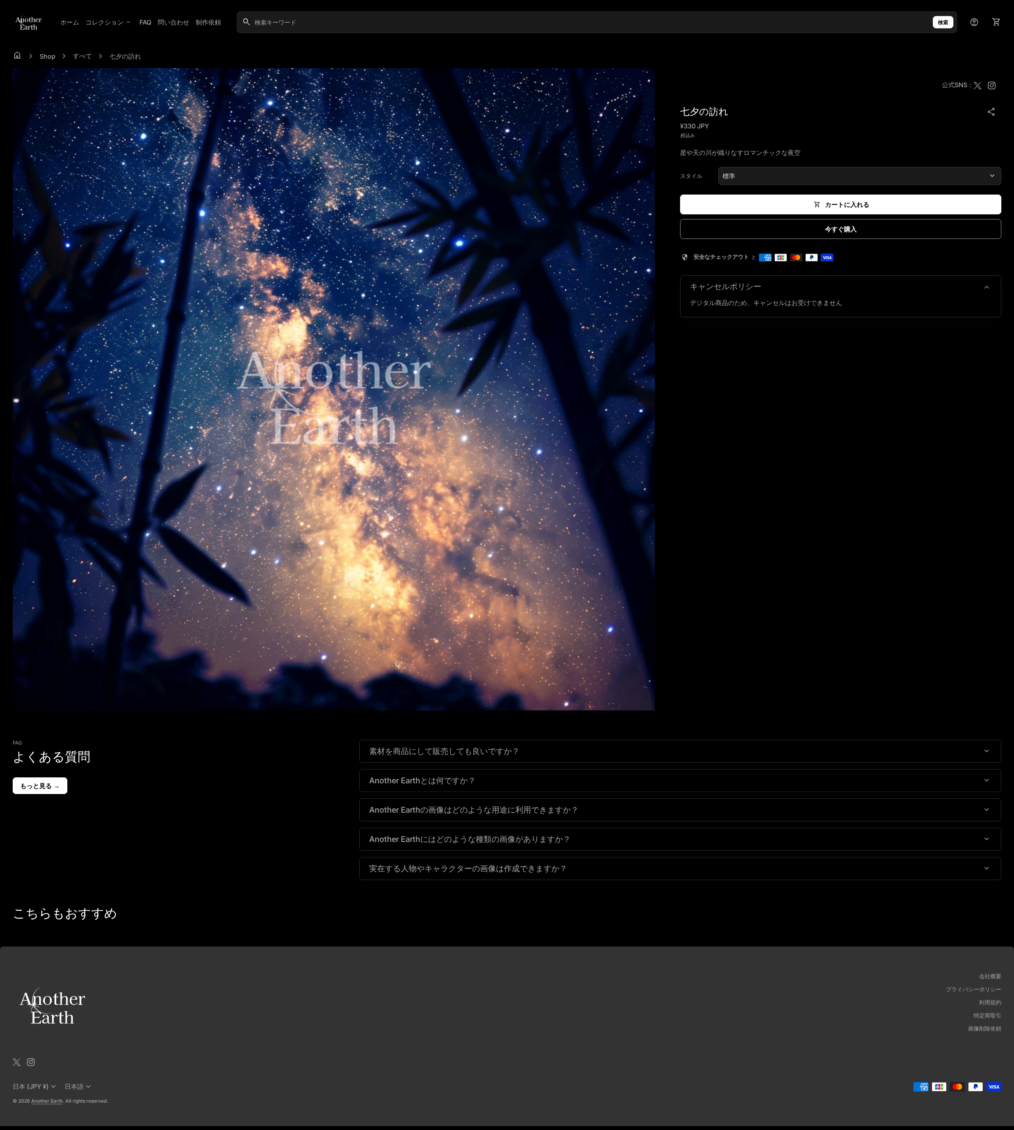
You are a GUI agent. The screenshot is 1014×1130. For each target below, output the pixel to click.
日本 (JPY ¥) (35, 1087)
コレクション (109, 22)
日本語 (79, 1087)
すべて (82, 56)
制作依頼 (208, 22)
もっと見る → (40, 786)
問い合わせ (173, 22)
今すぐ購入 (841, 229)
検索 (943, 22)
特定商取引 (987, 1015)
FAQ (145, 22)
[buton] (35, 1087)
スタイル (691, 175)
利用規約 (990, 1002)
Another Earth (47, 1101)
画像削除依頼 (984, 1028)
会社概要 (990, 976)
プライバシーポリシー (973, 989)
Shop (47, 56)
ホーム (69, 22)
